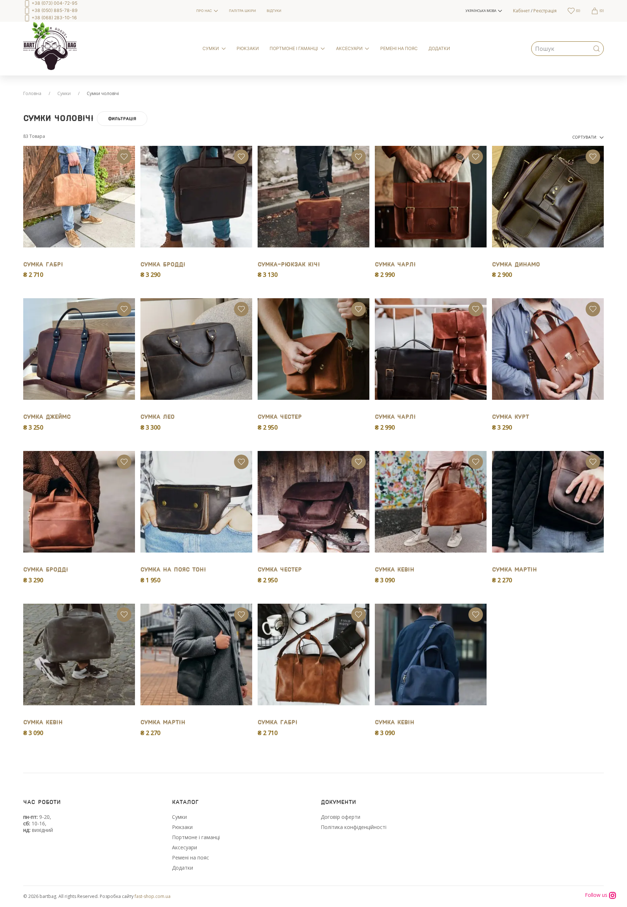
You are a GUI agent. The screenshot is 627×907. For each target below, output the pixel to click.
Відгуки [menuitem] (274, 11)
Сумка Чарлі (395, 264)
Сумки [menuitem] (210, 48)
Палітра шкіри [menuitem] (242, 11)
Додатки (182, 867)
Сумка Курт (510, 417)
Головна (32, 93)
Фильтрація (122, 118)
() (577, 11)
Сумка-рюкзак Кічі (289, 264)
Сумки (64, 93)
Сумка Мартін (514, 569)
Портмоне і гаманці (196, 837)
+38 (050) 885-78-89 (54, 10)
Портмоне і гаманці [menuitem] (294, 48)
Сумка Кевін (394, 569)
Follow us (597, 895)
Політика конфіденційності (353, 827)
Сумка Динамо (516, 264)
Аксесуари (184, 847)
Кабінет (521, 11)
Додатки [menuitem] (439, 48)
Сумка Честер (280, 417)
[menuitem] (104, 11)
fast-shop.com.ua (153, 896)
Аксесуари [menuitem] (349, 48)
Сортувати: (585, 137)
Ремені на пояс (190, 857)
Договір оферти (340, 816)
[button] (484, 10)
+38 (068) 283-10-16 (53, 17)
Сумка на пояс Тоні (173, 569)
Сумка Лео (157, 417)
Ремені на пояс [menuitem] (399, 48)
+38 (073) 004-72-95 (53, 3)
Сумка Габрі (43, 264)
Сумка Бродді (162, 264)
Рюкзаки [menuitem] (248, 48)
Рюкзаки (182, 827)
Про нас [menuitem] (204, 11)
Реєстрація (545, 11)
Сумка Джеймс (47, 417)
